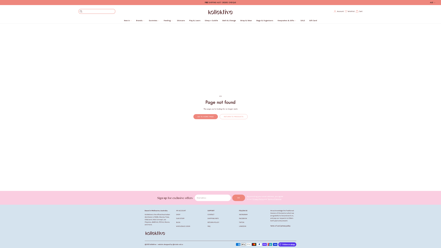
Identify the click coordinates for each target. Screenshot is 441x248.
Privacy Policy (258, 199)
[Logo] (220, 11)
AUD (431, 2)
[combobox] (98, 11)
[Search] (81, 11)
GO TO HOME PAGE (206, 117)
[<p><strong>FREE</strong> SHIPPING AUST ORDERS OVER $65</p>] (220, 2)
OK (238, 198)
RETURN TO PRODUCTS (233, 117)
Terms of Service (274, 199)
